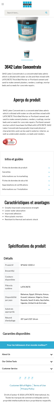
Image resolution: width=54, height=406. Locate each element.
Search (46, 12)
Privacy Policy (27, 388)
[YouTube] (28, 378)
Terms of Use (40, 385)
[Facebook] (20, 378)
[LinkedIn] (32, 378)
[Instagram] (25, 378)
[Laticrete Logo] (23, 4)
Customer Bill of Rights (21, 385)
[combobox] (27, 13)
